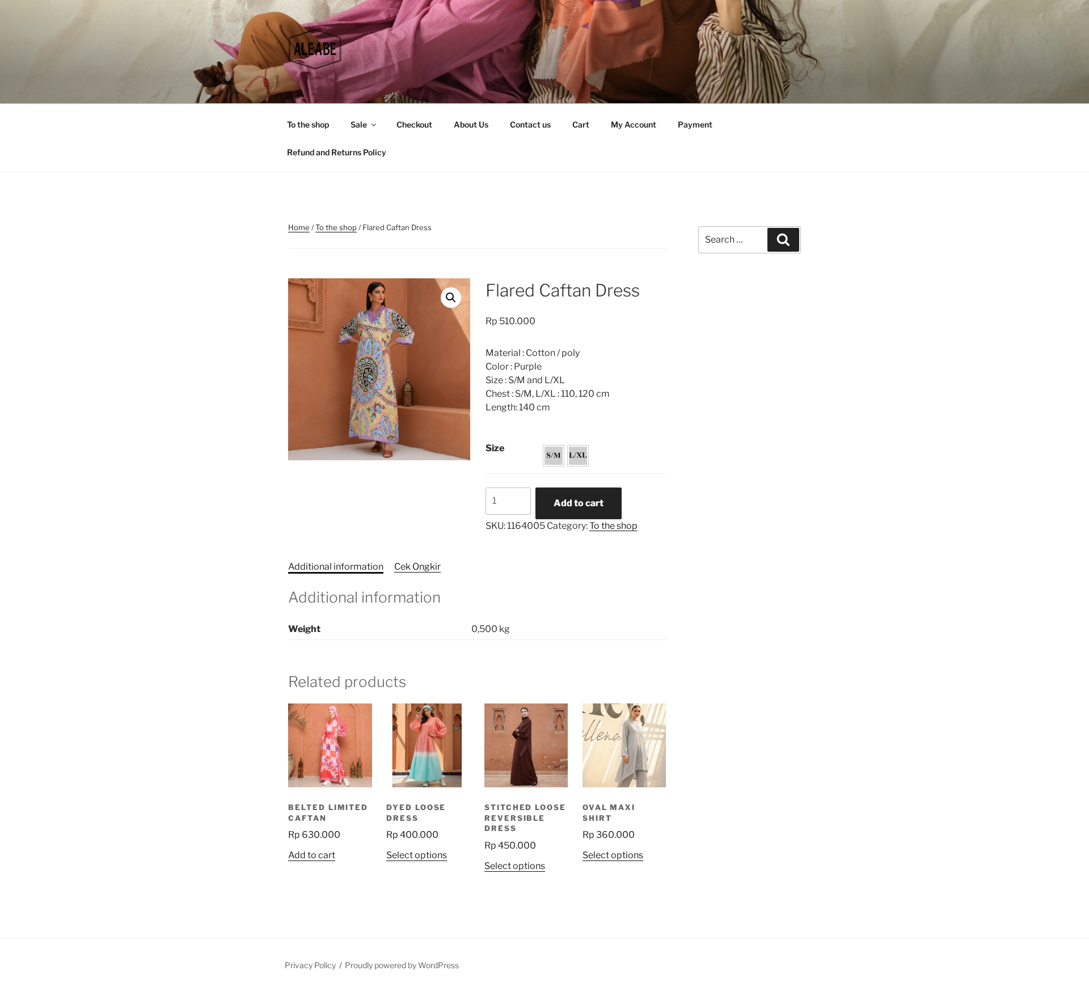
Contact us (530, 124)
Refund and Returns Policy (336, 152)
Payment (695, 124)
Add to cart (578, 503)
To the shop (308, 124)
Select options (416, 855)
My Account (633, 124)
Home (299, 227)
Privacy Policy (310, 965)
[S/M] (553, 456)
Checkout (414, 124)
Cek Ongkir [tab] (417, 566)
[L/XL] (578, 456)
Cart (580, 124)
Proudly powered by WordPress (402, 965)
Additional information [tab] (335, 566)
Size (495, 448)
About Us (471, 124)
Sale (359, 124)
